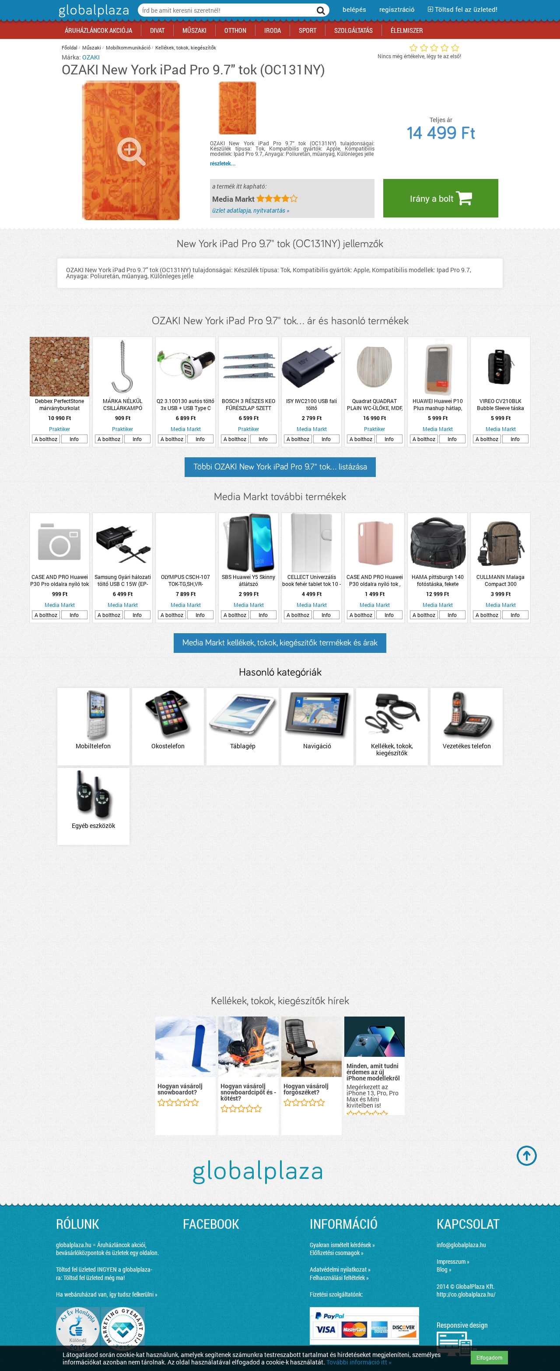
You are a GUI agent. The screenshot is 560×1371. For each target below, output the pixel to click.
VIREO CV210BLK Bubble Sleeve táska (500, 404)
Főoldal (69, 47)
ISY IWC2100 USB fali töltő (311, 404)
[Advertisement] (280, 920)
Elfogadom (489, 1357)
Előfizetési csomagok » (337, 1252)
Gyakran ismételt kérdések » (342, 1245)
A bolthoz (46, 438)
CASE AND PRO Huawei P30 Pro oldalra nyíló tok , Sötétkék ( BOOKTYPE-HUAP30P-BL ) (59, 580)
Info (74, 438)
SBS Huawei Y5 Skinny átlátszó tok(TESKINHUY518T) (248, 580)
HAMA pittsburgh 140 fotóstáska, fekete (438, 580)
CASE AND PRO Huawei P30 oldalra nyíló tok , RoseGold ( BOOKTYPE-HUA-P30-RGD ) (374, 580)
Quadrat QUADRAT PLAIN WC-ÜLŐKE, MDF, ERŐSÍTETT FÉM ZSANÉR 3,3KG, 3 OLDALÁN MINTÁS (374, 404)
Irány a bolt (433, 198)
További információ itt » (359, 1362)
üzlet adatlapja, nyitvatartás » (250, 210)
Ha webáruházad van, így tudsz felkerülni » (107, 1294)
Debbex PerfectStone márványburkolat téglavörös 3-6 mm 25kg (59, 404)
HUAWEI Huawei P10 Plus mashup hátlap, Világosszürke (438, 404)
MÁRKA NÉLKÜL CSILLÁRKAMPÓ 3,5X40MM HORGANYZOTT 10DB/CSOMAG (122, 404)
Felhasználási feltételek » (339, 1277)
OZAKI (91, 57)
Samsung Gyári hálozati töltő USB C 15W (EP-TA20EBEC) (122, 580)
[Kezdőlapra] (92, 17)
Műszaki (91, 47)
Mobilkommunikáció (128, 47)
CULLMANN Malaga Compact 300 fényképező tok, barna (500, 580)
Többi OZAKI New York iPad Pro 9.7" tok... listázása (280, 467)
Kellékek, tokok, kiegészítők (185, 47)
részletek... (223, 163)
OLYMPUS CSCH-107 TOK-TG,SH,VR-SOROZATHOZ (185, 580)
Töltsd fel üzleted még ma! (94, 1277)
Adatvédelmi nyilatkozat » (340, 1269)
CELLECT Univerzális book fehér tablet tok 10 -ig (311, 580)
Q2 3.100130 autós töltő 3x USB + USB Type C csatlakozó (185, 404)
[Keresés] (321, 10)
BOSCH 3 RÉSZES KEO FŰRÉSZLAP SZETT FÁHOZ (248, 404)
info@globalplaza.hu (461, 1245)
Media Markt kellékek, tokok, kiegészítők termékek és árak (280, 642)
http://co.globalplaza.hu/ (466, 1294)
